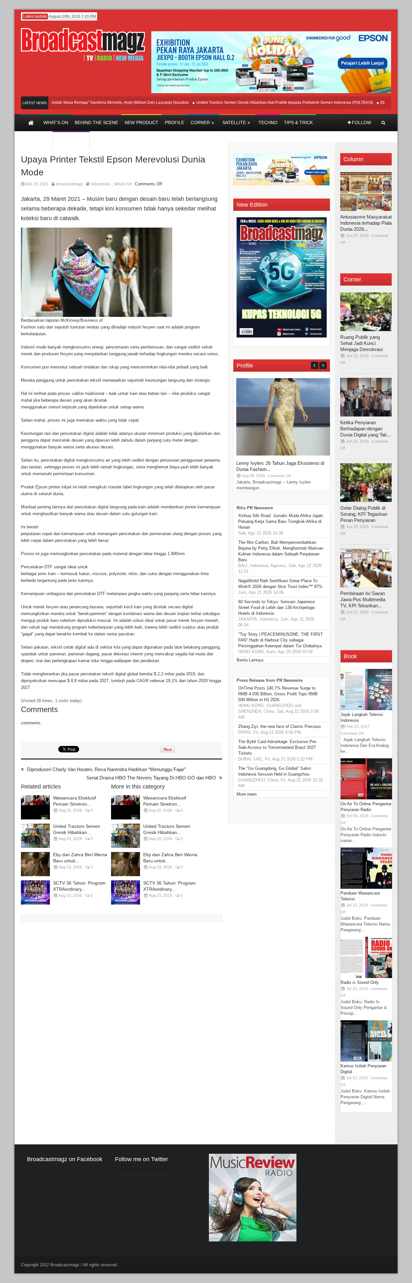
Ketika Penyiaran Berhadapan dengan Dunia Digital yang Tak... (365, 428)
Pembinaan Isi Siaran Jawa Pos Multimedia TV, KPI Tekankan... (362, 599)
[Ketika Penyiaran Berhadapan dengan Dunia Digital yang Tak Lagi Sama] (366, 397)
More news (247, 794)
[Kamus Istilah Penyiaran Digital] (366, 1060)
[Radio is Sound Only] (366, 976)
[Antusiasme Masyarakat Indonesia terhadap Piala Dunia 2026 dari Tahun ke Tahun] (366, 191)
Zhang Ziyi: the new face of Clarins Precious (279, 726)
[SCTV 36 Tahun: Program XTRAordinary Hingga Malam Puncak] (35, 892)
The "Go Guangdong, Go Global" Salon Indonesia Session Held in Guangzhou (274, 771)
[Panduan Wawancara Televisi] (366, 887)
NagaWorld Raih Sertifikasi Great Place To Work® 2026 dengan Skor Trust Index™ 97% (280, 583)
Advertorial (100, 184)
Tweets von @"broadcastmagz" (144, 1174)
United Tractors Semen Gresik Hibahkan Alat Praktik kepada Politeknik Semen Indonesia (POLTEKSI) (268, 102)
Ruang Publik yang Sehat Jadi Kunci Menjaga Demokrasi (361, 343)
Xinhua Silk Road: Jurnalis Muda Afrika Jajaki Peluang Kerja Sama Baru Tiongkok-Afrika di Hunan (280, 521)
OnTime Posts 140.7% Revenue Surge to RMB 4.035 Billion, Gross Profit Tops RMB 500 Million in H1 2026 (278, 694)
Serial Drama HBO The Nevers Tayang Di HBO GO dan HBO (151, 777)
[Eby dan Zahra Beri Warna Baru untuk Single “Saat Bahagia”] (35, 864)
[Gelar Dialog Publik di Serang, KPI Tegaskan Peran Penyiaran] (366, 482)
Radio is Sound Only (360, 982)
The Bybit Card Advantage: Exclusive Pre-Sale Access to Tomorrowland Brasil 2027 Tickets (277, 747)
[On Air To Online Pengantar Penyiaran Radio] (366, 798)
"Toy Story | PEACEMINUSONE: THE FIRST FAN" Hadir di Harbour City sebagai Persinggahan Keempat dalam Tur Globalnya (280, 640)
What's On (123, 184)
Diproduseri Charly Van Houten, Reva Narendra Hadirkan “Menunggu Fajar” (106, 769)
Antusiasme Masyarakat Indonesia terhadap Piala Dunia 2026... (366, 223)
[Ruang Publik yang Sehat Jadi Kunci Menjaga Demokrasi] (366, 311)
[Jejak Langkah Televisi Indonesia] (366, 708)
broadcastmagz (69, 184)
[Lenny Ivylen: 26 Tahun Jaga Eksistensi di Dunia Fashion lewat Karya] (284, 454)
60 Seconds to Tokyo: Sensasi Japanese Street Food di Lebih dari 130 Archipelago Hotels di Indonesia (276, 607)
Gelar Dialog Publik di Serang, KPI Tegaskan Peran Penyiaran (363, 514)
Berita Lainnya (250, 660)
